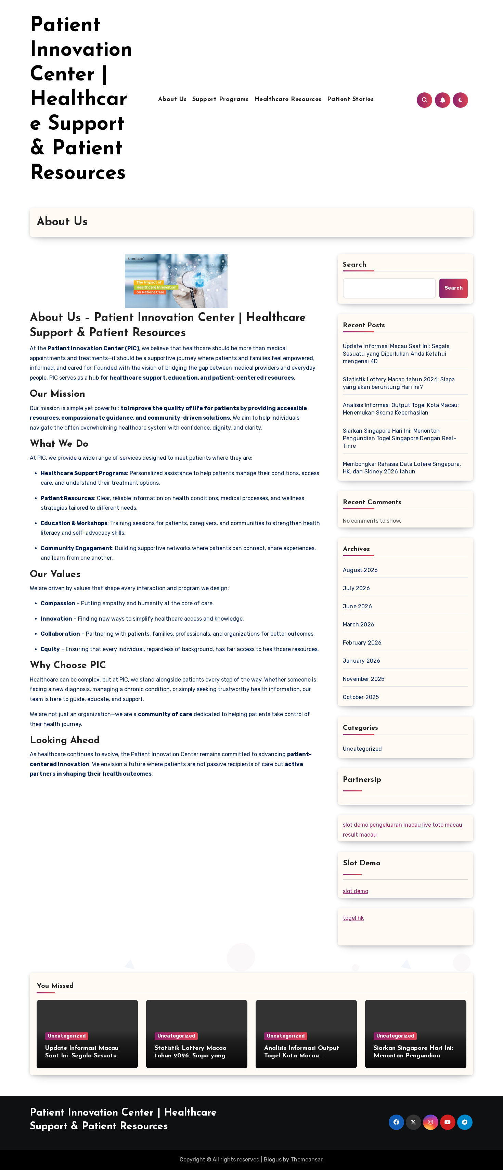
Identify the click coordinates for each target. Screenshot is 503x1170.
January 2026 (361, 661)
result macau (360, 834)
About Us (172, 100)
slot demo (355, 825)
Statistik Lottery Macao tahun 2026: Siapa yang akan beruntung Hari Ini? (399, 383)
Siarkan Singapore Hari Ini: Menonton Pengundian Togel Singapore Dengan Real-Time (399, 438)
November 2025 (364, 679)
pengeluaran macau (395, 825)
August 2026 (360, 570)
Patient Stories (350, 100)
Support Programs (220, 100)
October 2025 (361, 697)
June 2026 (357, 606)
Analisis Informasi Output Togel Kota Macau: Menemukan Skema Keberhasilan (401, 409)
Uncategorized (362, 749)
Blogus (273, 1159)
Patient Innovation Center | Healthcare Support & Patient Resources (81, 100)
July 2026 (356, 588)
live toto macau (442, 825)
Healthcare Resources (288, 100)
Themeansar (306, 1159)
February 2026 (362, 642)
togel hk (353, 918)
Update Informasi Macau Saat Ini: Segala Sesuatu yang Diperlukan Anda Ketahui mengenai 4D (396, 354)
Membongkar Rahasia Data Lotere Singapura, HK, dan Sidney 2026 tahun (402, 468)
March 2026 (358, 624)
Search (355, 265)
